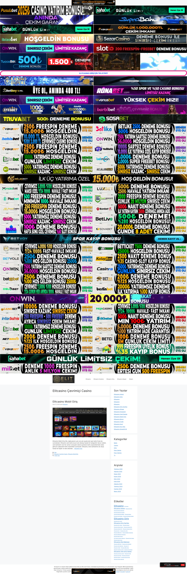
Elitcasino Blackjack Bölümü (119, 514)
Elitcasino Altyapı (119, 409)
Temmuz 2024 (118, 486)
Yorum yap (57, 455)
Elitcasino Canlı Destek (120, 414)
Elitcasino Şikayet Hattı (125, 557)
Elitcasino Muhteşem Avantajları (120, 534)
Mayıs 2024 (117, 491)
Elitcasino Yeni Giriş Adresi (123, 551)
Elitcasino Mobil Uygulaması (127, 532)
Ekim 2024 (117, 479)
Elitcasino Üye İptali (117, 555)
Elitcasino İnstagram (120, 412)
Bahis (115, 443)
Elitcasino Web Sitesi (125, 547)
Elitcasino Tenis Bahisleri (118, 546)
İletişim (131, 379)
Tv (114, 455)
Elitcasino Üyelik (118, 421)
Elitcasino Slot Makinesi (121, 542)
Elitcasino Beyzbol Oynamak (119, 512)
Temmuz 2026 (118, 469)
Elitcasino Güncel (126, 525)
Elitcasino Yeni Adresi (128, 549)
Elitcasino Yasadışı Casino (119, 549)
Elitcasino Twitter (117, 547)
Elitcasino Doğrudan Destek (128, 516)
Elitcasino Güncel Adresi (118, 527)
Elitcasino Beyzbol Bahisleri (119, 510)
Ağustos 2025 (118, 471)
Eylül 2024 (117, 481)
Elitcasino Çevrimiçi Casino (60, 454)
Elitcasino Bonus (119, 419)
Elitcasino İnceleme (99, 379)
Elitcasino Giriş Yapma (118, 525)
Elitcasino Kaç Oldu (119, 426)
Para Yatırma (117, 453)
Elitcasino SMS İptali (118, 544)
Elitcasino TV (126, 546)
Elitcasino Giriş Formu (118, 521)
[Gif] (93, 178)
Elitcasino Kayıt (118, 424)
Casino (116, 445)
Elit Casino (126, 506)
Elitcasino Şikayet (121, 379)
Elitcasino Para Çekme (130, 538)
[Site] (46, 129)
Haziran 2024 (118, 489)
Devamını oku (78, 448)
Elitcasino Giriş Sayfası (120, 407)
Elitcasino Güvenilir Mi (120, 429)
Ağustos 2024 (118, 484)
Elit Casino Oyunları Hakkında (119, 538)
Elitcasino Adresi (119, 394)
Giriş (55, 452)
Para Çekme (117, 450)
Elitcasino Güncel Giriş (128, 527)
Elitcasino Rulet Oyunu (118, 540)
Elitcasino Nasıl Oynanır (118, 536)
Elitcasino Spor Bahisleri (126, 544)
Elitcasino (88, 379)
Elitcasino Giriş (110, 379)
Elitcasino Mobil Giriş (65, 401)
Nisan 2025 (117, 474)
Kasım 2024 (117, 476)
